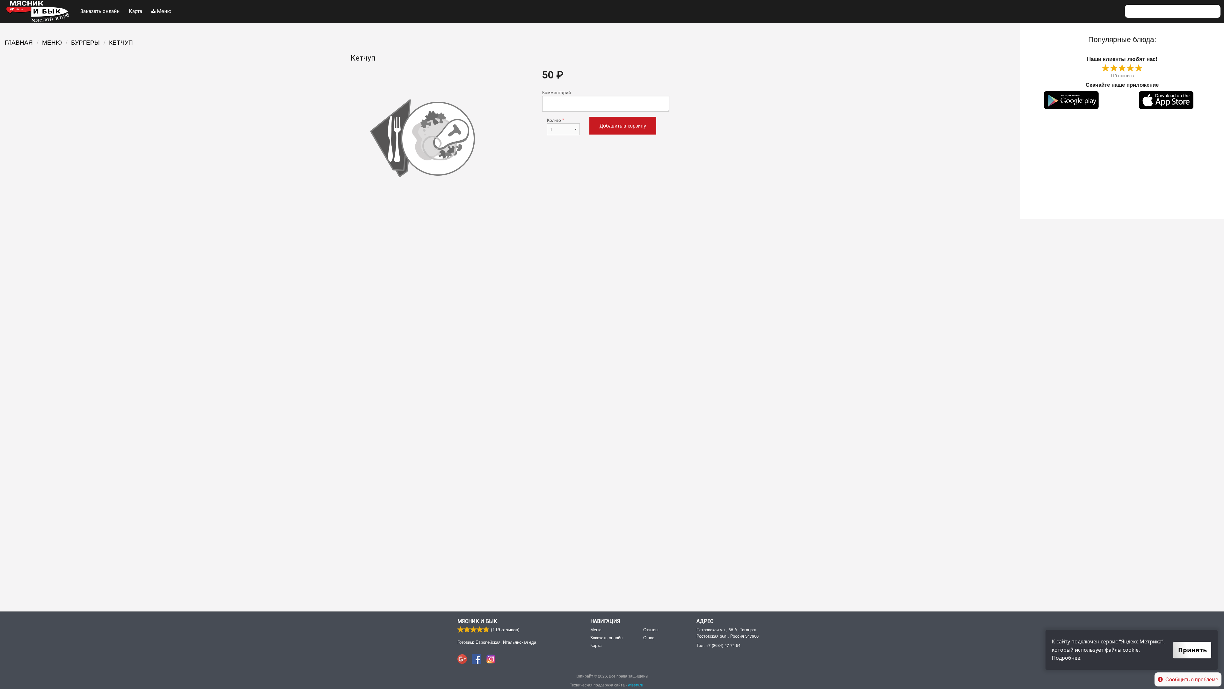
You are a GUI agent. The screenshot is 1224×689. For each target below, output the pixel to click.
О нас (648, 637)
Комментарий (556, 92)
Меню (163, 11)
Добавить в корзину (623, 125)
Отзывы (650, 630)
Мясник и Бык (477, 621)
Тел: (718, 645)
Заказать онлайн (100, 11)
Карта (135, 11)
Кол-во (555, 120)
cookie (1131, 649)
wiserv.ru (635, 684)
